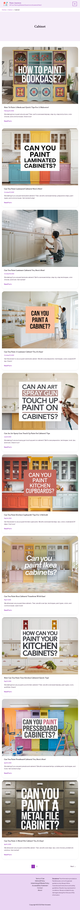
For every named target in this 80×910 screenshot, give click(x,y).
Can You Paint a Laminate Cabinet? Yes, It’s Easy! (23, 352)
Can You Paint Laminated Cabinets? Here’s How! (23, 189)
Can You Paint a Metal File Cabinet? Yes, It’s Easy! (24, 841)
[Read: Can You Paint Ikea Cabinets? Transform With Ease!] (40, 564)
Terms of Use (40, 878)
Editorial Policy (40, 881)
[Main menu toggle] (75, 4)
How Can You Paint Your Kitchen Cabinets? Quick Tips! (26, 678)
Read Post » (8, 121)
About (40, 890)
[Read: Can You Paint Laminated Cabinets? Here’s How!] (40, 157)
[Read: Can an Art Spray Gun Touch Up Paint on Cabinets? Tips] (40, 401)
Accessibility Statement (40, 885)
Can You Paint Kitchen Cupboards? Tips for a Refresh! (26, 515)
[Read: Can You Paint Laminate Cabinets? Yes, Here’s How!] (40, 238)
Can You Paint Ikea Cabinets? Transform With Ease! (24, 596)
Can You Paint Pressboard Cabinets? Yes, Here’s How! (25, 759)
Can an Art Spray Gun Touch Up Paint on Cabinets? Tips (27, 433)
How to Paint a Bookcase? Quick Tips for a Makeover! (26, 107)
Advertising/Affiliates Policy (40, 883)
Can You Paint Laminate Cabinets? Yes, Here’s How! (24, 270)
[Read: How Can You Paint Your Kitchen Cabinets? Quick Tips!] (40, 646)
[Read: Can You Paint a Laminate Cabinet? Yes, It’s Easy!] (40, 320)
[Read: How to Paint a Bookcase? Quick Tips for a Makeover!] (40, 75)
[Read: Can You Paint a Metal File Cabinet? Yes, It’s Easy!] (40, 809)
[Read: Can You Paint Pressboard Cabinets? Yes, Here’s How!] (40, 727)
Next (73, 866)
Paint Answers (15, 3)
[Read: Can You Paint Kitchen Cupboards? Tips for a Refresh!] (40, 483)
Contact (40, 888)
